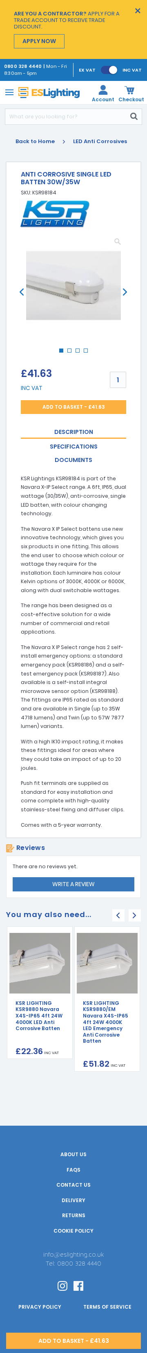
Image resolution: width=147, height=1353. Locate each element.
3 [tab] (80, 353)
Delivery (73, 1200)
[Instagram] (62, 1285)
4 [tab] (88, 353)
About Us (73, 1154)
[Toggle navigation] (8, 92)
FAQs (73, 1169)
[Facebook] (78, 1285)
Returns (73, 1215)
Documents (73, 460)
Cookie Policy (73, 1230)
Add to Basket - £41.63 (73, 406)
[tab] (73, 432)
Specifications (74, 446)
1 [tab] (64, 353)
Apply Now (39, 41)
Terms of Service (107, 1306)
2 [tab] (72, 353)
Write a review (73, 884)
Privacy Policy (39, 1306)
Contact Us (73, 1184)
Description (73, 432)
